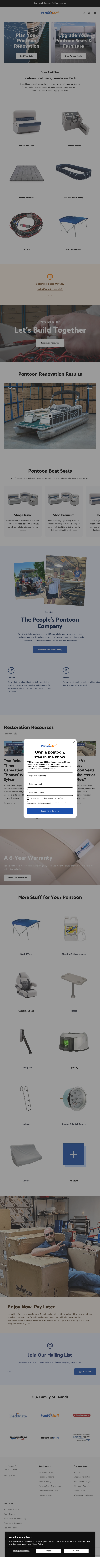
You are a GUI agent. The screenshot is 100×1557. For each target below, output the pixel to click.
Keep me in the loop (50, 811)
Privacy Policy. (37, 1544)
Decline (76, 1550)
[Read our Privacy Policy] (71, 802)
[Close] (74, 742)
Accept (48, 1550)
